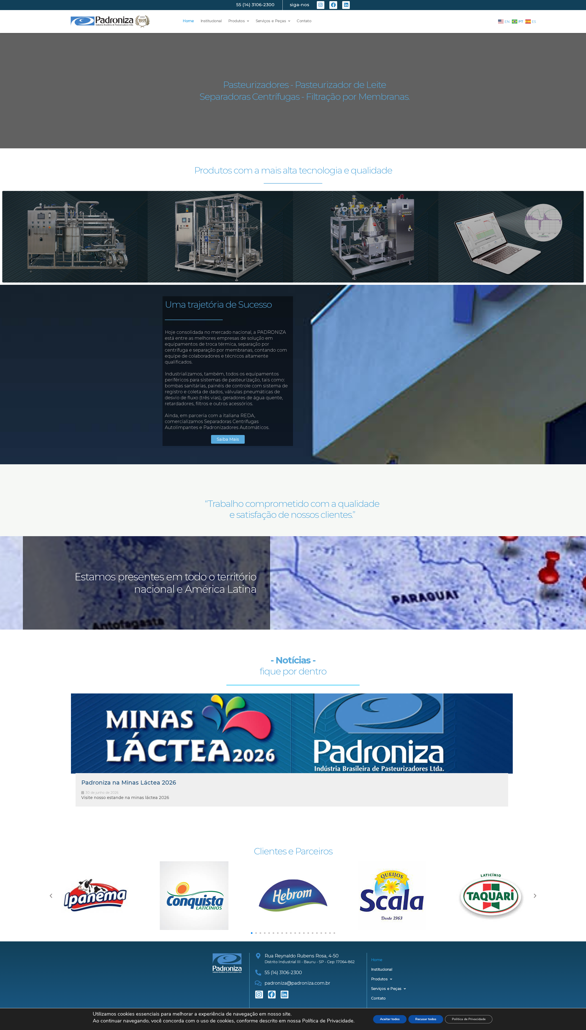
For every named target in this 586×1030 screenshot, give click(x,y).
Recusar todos (425, 1019)
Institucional (211, 21)
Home (188, 21)
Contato (304, 21)
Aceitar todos (390, 1019)
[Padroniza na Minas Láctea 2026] (292, 733)
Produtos (236, 21)
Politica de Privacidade (469, 1019)
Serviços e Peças (271, 21)
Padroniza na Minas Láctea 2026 (128, 782)
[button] (238, 21)
